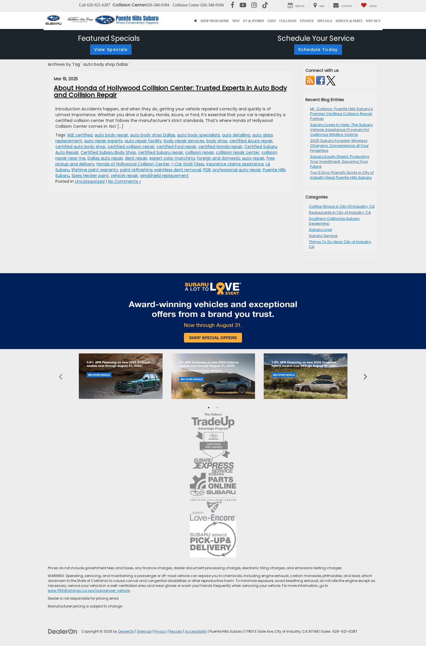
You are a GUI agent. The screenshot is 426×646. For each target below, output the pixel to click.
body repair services (184, 141)
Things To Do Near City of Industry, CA (340, 244)
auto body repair (111, 135)
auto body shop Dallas (152, 135)
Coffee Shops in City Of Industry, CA (342, 206)
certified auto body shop (80, 146)
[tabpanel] (121, 376)
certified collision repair (131, 146)
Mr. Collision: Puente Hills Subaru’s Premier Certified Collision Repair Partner (341, 113)
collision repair (199, 152)
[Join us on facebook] (320, 80)
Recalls (176, 631)
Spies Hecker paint (90, 175)
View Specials (111, 49)
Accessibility (196, 631)
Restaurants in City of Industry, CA (340, 212)
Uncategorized (90, 181)
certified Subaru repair (160, 152)
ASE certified (79, 135)
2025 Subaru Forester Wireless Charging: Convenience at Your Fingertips (339, 145)
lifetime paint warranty (95, 170)
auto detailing (236, 135)
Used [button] (271, 21)
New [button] (236, 21)
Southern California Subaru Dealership (334, 221)
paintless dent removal (177, 170)
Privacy (160, 631)
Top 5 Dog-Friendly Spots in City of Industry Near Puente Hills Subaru (342, 175)
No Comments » (124, 181)
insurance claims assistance (235, 164)
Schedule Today (318, 49)
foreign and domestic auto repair (230, 158)
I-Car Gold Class (188, 164)
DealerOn (126, 631)
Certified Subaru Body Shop (108, 152)
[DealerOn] (62, 631)
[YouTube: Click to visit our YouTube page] (243, 5)
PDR (207, 170)
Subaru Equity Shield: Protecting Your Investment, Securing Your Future (339, 161)
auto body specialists (198, 135)
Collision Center (129, 5)
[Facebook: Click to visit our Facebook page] (232, 5)
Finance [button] (307, 21)
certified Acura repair (251, 141)
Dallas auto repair (105, 158)
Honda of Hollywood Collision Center (133, 164)
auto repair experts (103, 141)
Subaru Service (323, 235)
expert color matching (172, 158)
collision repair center (237, 152)
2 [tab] (217, 407)
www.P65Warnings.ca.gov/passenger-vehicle (89, 590)
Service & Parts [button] (349, 21)
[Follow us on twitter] (331, 80)
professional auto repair (237, 170)
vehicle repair (124, 175)
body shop (216, 141)
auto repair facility (143, 141)
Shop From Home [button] (215, 21)
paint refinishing (136, 170)
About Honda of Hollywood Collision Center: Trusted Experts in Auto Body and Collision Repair (170, 91)
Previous (61, 376)
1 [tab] (209, 407)
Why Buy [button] (373, 21)
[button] (195, 21)
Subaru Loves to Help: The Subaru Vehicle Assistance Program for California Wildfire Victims (341, 129)
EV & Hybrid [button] (253, 21)
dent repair (136, 158)
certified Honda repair (220, 146)
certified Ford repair (176, 146)
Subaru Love (320, 229)
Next (365, 376)
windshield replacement (164, 175)
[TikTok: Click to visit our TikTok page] (265, 5)
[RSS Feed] (310, 80)
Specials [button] (324, 21)
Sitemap (144, 631)
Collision (287, 21)
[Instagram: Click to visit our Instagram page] (254, 5)
